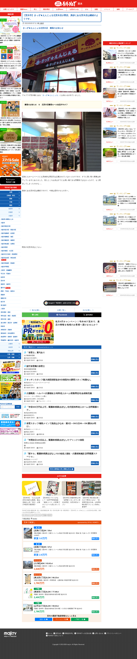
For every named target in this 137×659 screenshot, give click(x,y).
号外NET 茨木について (55, 635)
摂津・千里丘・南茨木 (8, 291)
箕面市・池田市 (5, 284)
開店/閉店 (46, 9)
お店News (59, 9)
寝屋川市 (3, 298)
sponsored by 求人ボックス (45, 347)
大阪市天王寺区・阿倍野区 (9, 254)
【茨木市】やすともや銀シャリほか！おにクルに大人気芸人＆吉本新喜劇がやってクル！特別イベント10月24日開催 (127, 201)
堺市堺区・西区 (5, 312)
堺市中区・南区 (5, 319)
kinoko (35, 518)
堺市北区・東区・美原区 (8, 316)
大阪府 (41, 23)
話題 (96, 9)
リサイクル (37, 515)
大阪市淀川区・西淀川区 (8, 230)
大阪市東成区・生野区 (8, 244)
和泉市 (3, 326)
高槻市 (3, 295)
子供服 (44, 515)
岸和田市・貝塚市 (6, 330)
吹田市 (3, 277)
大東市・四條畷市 (6, 270)
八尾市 (3, 308)
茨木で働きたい (30, 347)
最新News (23, 9)
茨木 (80, 3)
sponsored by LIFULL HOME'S (88, 522)
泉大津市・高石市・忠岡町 (9, 323)
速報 (118, 9)
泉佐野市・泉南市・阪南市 (9, 337)
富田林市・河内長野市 (8, 333)
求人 (35, 9)
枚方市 (3, 301)
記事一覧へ (61, 310)
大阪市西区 (4, 247)
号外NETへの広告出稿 (83, 633)
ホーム (50, 633)
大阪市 (3, 223)
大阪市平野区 (5, 266)
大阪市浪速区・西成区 (8, 263)
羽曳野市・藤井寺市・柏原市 (10, 340)
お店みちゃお (74, 9)
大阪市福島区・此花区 (8, 233)
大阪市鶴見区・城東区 (8, 240)
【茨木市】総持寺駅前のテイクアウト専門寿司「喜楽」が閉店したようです (127, 286)
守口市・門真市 (5, 273)
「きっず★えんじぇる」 (50, 95)
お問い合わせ (98, 633)
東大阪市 (3, 305)
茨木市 (50, 515)
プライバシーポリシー (113, 633)
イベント (107, 9)
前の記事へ (36, 310)
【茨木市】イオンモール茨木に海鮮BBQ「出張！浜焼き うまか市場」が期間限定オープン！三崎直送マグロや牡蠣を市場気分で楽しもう (127, 113)
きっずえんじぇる (28, 515)
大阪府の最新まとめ (7, 219)
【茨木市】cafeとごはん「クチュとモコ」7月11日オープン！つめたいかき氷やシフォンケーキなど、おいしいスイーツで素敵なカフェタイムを (127, 133)
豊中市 (5, 288)
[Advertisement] (120, 26)
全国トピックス (8, 9)
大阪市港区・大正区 (7, 251)
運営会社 (58, 633)
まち (86, 9)
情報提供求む (68, 633)
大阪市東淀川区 (5, 226)
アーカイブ (130, 9)
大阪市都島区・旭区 (7, 236)
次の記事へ (87, 310)
